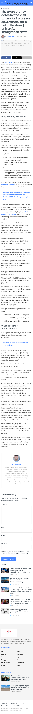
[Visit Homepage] (16, 3)
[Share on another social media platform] (27, 57)
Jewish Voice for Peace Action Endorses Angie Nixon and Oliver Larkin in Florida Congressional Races (21, 590)
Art (2, 651)
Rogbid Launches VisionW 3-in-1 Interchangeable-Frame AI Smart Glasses (21, 611)
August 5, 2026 (15, 584)
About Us (4, 704)
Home (3, 8)
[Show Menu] (2, 3)
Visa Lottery (8, 62)
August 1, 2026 (15, 605)
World (7, 8)
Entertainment (6, 663)
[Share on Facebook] (6, 57)
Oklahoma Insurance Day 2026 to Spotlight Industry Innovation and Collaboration (20, 570)
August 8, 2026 (15, 595)
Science (20, 654)
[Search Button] (31, 3)
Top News (20, 663)
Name (4, 527)
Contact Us (13, 704)
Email (3, 535)
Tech (19, 660)
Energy (3, 660)
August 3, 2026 (15, 574)
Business (4, 654)
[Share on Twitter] (17, 57)
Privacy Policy (5, 706)
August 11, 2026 (15, 615)
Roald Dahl (10, 37)
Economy (4, 657)
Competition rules (8, 185)
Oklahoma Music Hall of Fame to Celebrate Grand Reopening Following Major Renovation (20, 601)
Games (3, 665)
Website (4, 543)
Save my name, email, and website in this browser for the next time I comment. (17, 553)
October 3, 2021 (21, 37)
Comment (5, 504)
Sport (19, 657)
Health (19, 651)
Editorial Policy (17, 706)
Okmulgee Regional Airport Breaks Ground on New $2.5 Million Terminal (20, 687)
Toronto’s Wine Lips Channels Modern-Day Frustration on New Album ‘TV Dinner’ (21, 677)
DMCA (22, 704)
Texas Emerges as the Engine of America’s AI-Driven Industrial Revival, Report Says (20, 580)
